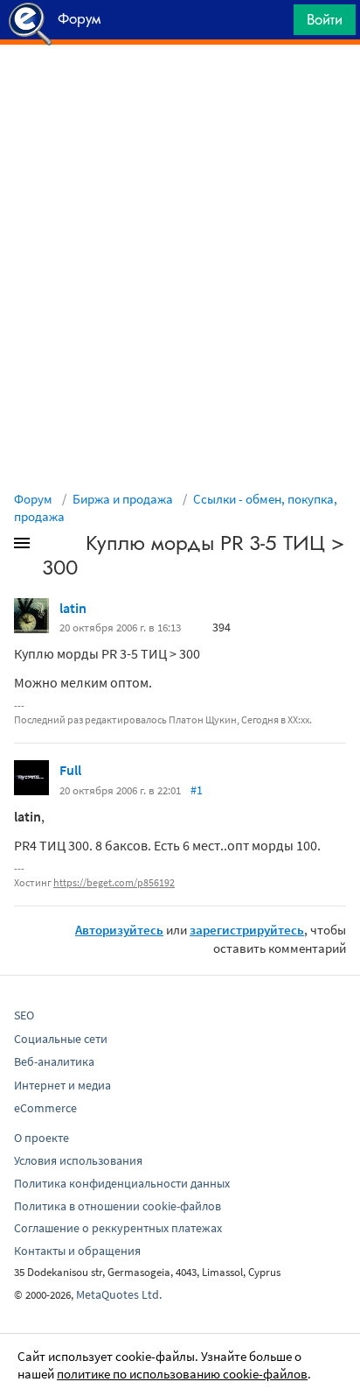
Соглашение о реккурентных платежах (118, 1228)
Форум (33, 498)
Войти (325, 19)
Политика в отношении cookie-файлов (117, 1206)
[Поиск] (274, 24)
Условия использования (78, 1160)
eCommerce (45, 1108)
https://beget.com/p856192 (114, 882)
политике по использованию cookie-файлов (182, 1373)
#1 (196, 790)
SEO (24, 1015)
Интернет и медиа (62, 1085)
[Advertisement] (180, 88)
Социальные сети (60, 1039)
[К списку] (51, 546)
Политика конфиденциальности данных (122, 1183)
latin (73, 608)
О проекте (41, 1138)
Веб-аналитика (54, 1061)
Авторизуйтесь (119, 929)
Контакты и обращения (77, 1251)
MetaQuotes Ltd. (119, 1294)
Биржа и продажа (123, 498)
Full (70, 770)
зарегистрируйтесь (247, 929)
